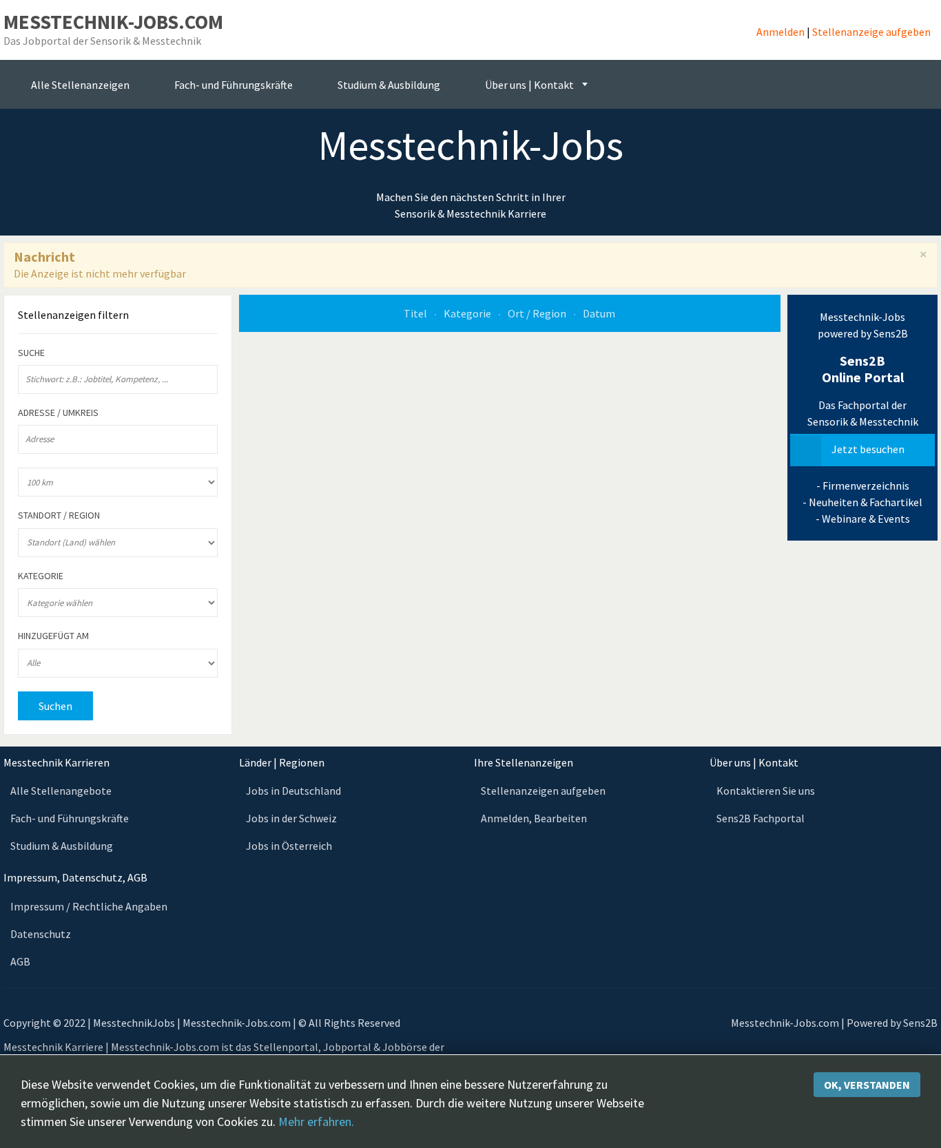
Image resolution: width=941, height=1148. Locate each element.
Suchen (55, 706)
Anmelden (780, 32)
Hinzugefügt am (53, 636)
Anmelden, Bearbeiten (534, 818)
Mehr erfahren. (316, 1121)
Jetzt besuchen (867, 449)
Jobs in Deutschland (293, 790)
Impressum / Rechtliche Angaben (88, 906)
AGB (20, 961)
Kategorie (468, 313)
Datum (599, 313)
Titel (416, 313)
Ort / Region (538, 313)
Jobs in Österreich (289, 846)
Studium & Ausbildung (61, 846)
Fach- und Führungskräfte (69, 818)
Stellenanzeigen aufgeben (543, 790)
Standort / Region (59, 515)
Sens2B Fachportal (760, 818)
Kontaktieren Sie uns (765, 790)
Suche (31, 353)
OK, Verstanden (867, 1085)
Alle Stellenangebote (61, 790)
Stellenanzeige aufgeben (871, 32)
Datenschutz (40, 934)
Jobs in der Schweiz (291, 818)
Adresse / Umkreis (58, 413)
